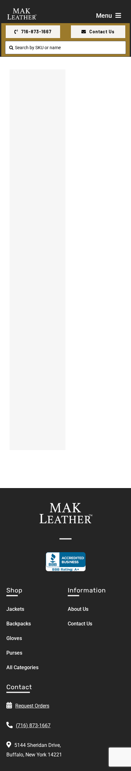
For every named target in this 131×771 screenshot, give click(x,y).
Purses (14, 653)
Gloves (14, 638)
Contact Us (80, 624)
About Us (78, 609)
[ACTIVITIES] (38, 93)
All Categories (22, 667)
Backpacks (18, 624)
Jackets (15, 609)
